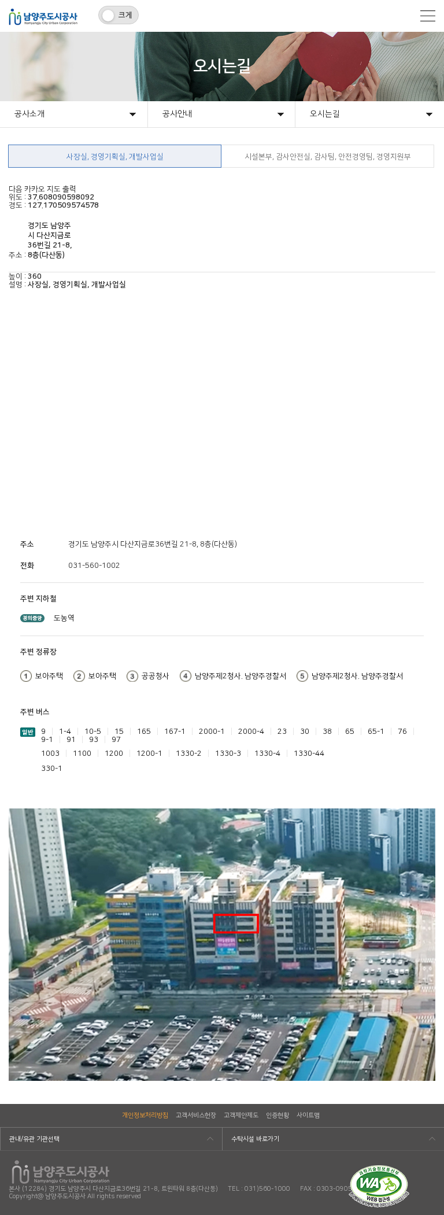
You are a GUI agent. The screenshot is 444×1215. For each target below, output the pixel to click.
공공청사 (155, 676)
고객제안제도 (241, 1115)
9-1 (47, 740)
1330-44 (309, 753)
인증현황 (277, 1115)
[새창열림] (379, 1169)
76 (402, 731)
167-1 (175, 731)
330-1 (51, 769)
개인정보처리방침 (145, 1115)
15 (119, 731)
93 (93, 740)
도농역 (64, 618)
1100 (82, 753)
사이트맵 (308, 1115)
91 (71, 740)
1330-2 (189, 753)
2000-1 (212, 731)
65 (349, 731)
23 (282, 731)
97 (116, 740)
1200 (114, 753)
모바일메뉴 (428, 16)
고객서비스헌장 (196, 1115)
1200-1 (149, 753)
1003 (50, 753)
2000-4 (251, 731)
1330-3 (228, 753)
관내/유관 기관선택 (34, 1139)
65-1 (376, 731)
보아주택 (49, 676)
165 (144, 731)
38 (327, 731)
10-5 (92, 731)
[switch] (118, 15)
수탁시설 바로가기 (255, 1139)
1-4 (65, 731)
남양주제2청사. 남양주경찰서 (240, 676)
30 (304, 731)
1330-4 (267, 753)
